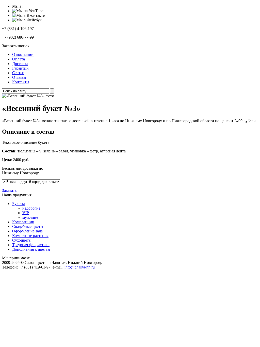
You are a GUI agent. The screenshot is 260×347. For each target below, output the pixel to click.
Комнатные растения (30, 235)
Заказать (9, 190)
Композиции (23, 222)
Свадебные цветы (27, 226)
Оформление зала (27, 231)
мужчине (30, 217)
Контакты (20, 82)
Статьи (18, 73)
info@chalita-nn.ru (79, 267)
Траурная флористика (31, 245)
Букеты (18, 203)
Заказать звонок (15, 46)
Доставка (20, 63)
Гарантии (20, 68)
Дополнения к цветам (31, 249)
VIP (25, 213)
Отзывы (19, 77)
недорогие (31, 208)
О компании (23, 54)
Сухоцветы (21, 240)
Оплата (18, 59)
